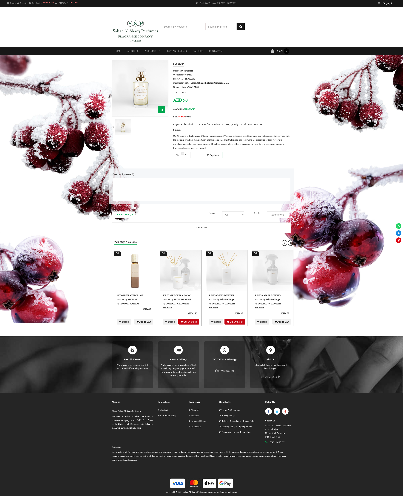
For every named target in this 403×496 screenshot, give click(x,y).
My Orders (43, 3)
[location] (398, 240)
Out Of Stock (190, 321)
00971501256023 (228, 3)
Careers (198, 51)
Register (24, 3)
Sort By (257, 213)
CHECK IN (68, 3)
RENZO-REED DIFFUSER (222, 295)
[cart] (379, 3)
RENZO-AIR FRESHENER (268, 295)
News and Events (176, 51)
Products (151, 51)
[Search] (241, 26)
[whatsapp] (398, 226)
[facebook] (268, 411)
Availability (178, 109)
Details (125, 321)
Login (13, 3)
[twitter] (277, 411)
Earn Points (182, 117)
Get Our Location (269, 377)
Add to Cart (145, 321)
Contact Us (216, 51)
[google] (285, 411)
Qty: (177, 155)
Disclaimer (117, 447)
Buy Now (214, 155)
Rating (212, 213)
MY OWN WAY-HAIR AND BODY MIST (137, 295)
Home (118, 51)
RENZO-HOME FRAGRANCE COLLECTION (185, 295)
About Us (133, 51)
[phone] (398, 233)
